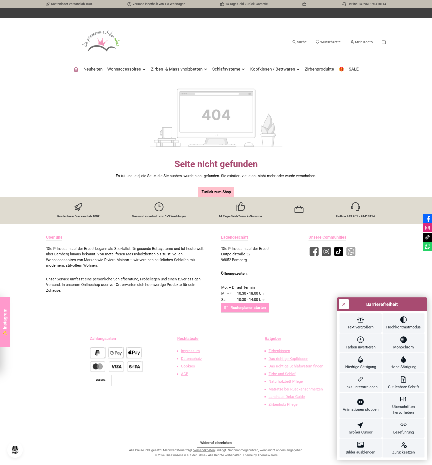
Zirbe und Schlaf (282, 374)
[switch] (361, 323)
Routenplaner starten (248, 307)
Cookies (188, 366)
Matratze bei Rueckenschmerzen (295, 389)
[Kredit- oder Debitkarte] (107, 366)
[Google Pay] (116, 352)
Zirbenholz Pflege (283, 404)
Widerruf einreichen (216, 443)
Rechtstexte (187, 338)
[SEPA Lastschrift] (134, 366)
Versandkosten (204, 450)
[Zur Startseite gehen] (101, 42)
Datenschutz (191, 358)
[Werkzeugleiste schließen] (344, 304)
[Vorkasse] (101, 380)
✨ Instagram (5, 322)
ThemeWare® (268, 455)
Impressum (190, 351)
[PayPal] (98, 352)
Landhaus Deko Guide (286, 396)
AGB (184, 374)
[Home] (76, 69)
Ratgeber (273, 338)
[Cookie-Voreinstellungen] (15, 449)
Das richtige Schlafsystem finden (295, 366)
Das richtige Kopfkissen (288, 358)
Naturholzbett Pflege (285, 381)
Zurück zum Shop (216, 192)
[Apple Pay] (134, 352)
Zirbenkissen (279, 351)
